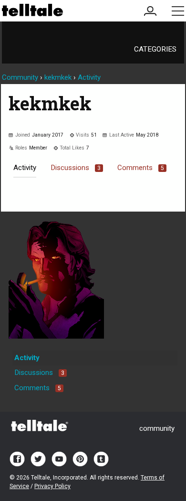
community (157, 428)
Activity (24, 167)
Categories (155, 49)
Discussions (76, 167)
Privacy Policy (52, 486)
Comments (140, 167)
